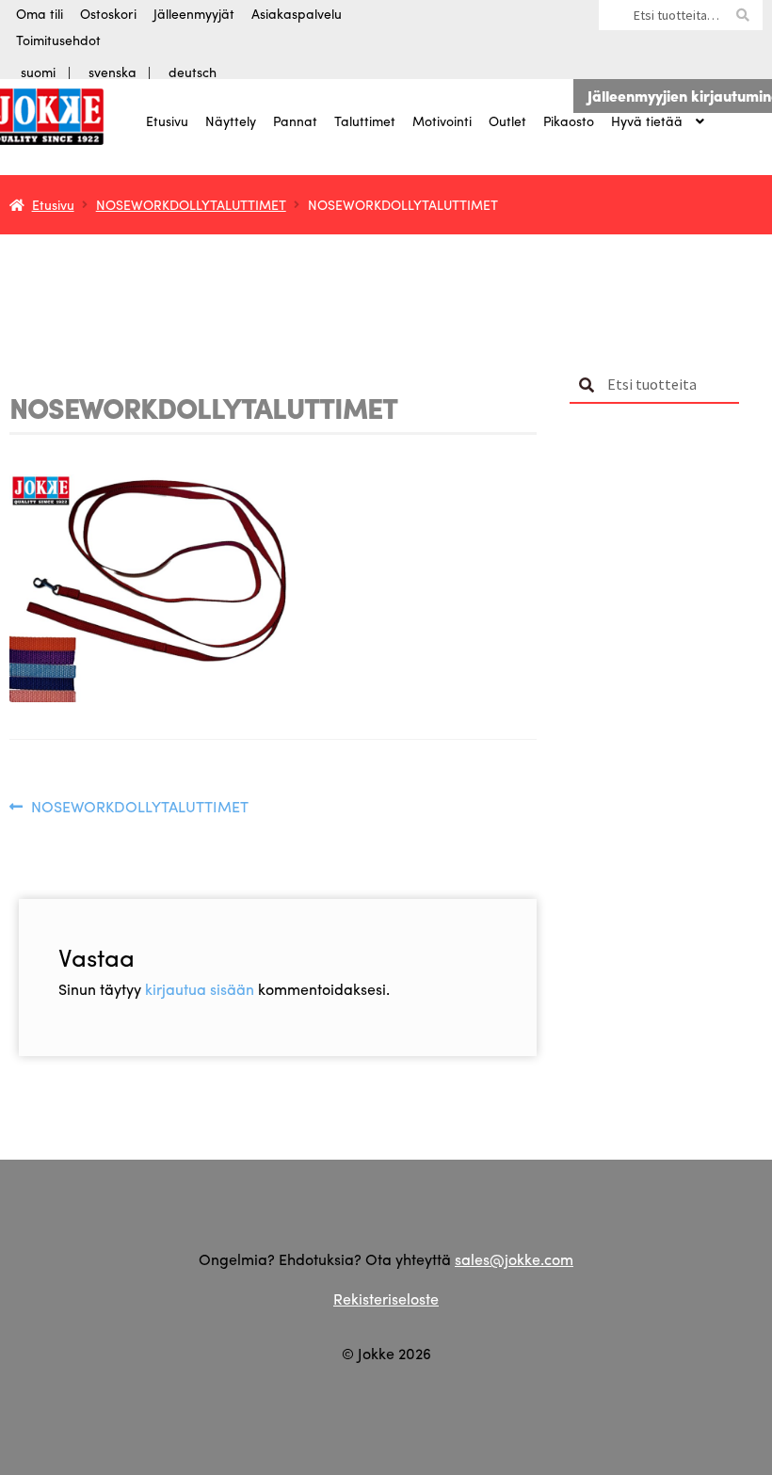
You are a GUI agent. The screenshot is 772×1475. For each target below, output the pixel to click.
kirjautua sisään (199, 989)
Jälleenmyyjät (193, 13)
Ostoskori (108, 13)
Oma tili (39, 13)
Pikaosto (568, 120)
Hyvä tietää (647, 120)
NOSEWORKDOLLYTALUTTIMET (191, 204)
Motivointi (442, 120)
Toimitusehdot (58, 39)
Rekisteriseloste (386, 1298)
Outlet (507, 120)
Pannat (295, 120)
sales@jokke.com (514, 1259)
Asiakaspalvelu (296, 13)
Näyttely (230, 120)
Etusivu (167, 120)
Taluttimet (364, 120)
